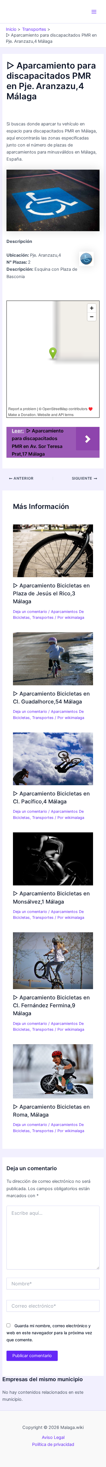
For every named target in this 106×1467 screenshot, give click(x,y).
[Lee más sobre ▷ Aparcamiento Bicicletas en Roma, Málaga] (53, 1071)
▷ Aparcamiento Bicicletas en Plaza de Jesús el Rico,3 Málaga (51, 593)
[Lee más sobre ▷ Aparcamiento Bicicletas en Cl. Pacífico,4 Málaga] (53, 758)
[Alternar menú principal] (94, 12)
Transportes (43, 617)
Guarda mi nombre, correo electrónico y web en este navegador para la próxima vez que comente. (49, 1332)
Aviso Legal (53, 1437)
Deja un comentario (30, 611)
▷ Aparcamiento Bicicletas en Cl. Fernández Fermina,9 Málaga (51, 1005)
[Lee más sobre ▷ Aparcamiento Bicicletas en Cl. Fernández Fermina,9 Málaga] (53, 960)
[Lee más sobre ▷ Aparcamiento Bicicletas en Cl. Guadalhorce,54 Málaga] (53, 658)
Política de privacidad (53, 1444)
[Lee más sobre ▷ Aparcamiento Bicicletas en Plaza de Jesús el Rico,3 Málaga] (53, 550)
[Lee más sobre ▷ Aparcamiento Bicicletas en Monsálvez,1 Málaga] (53, 858)
